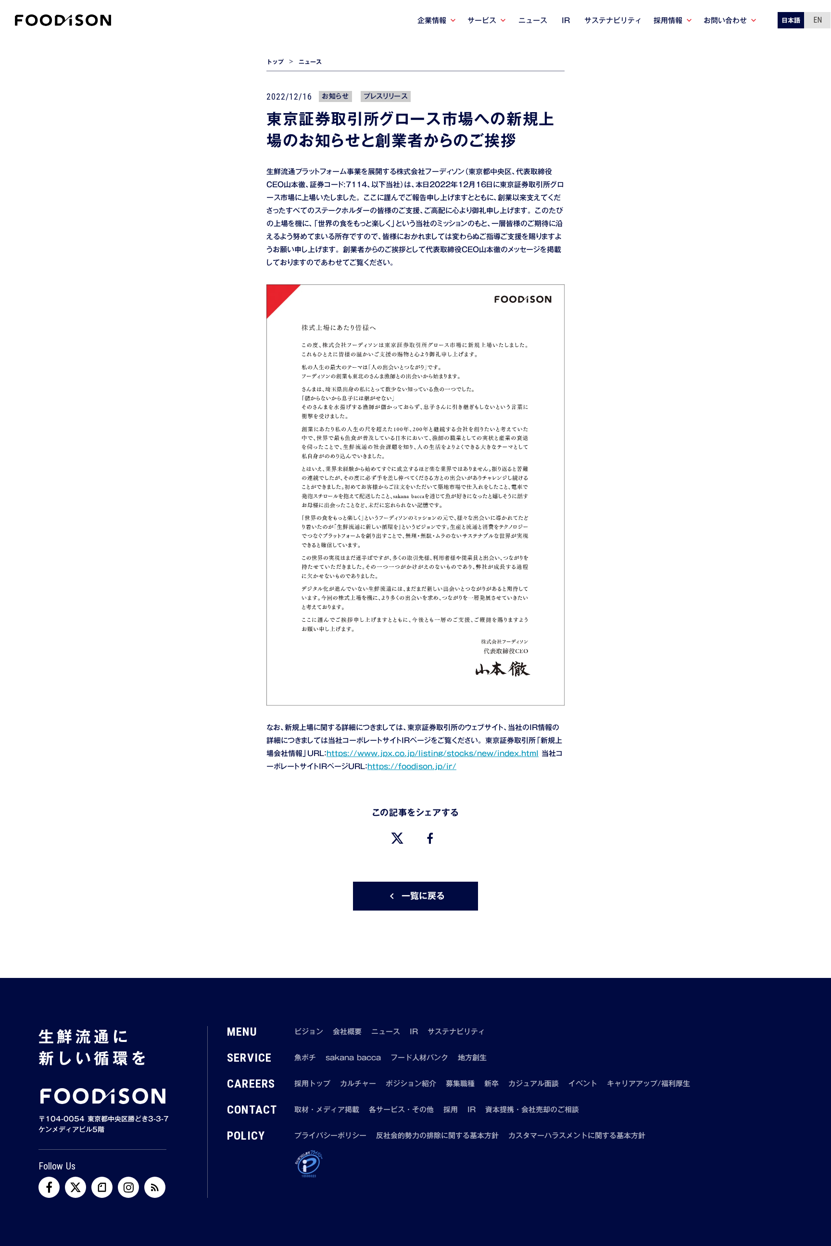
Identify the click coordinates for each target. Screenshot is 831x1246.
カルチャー (358, 1084)
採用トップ (312, 1084)
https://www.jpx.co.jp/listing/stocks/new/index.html (433, 753)
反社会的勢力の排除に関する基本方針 (437, 1135)
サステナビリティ (456, 1032)
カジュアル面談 (533, 1084)
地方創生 (472, 1058)
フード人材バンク (419, 1058)
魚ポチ (305, 1058)
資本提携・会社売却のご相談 (532, 1110)
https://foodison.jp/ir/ (411, 766)
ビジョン (308, 1032)
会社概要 (347, 1032)
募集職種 (460, 1084)
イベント (582, 1084)
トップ (275, 62)
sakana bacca (353, 1058)
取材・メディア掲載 (326, 1110)
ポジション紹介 (411, 1084)
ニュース (310, 62)
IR (414, 1032)
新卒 (491, 1084)
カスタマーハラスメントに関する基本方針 (576, 1135)
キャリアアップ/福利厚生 (648, 1084)
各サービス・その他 (401, 1110)
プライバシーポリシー (330, 1135)
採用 (450, 1110)
